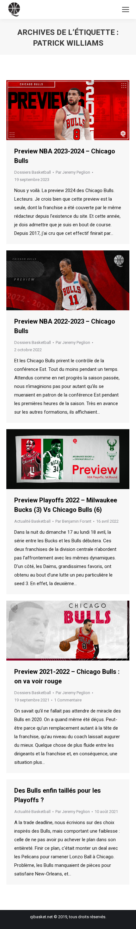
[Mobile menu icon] (125, 9)
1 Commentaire (68, 700)
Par (73, 172)
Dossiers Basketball (32, 172)
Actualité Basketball (32, 521)
